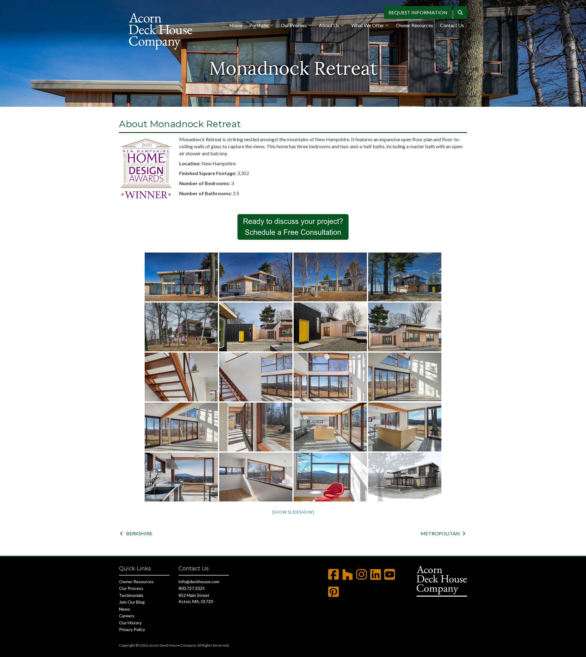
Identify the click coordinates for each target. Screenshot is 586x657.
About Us (329, 25)
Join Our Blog (132, 602)
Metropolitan (443, 533)
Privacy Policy (132, 629)
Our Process (294, 25)
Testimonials (131, 595)
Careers (126, 615)
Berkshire (136, 533)
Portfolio (259, 25)
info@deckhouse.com (199, 581)
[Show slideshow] (293, 512)
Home (235, 25)
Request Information (418, 12)
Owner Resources (414, 25)
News (124, 609)
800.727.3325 (192, 588)
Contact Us (452, 25)
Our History (130, 622)
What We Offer (368, 25)
